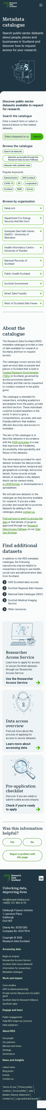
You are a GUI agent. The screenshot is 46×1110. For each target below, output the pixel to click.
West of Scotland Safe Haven (20, 303)
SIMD (19, 189)
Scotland (8, 189)
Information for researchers (17, 968)
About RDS (9, 1031)
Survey (30, 189)
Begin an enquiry (11, 956)
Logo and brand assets (27, 1098)
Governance (9, 1053)
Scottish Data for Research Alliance (20, 1000)
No (32, 842)
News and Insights (13, 1060)
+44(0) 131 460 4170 (14, 902)
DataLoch (9, 208)
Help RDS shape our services (17, 1021)
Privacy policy (25, 1087)
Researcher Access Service (17, 960)
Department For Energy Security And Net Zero (17, 220)
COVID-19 (8, 183)
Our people (8, 1038)
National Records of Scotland (15, 262)
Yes (12, 842)
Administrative (11, 178)
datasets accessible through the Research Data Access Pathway (23, 158)
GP (19, 183)
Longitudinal (31, 183)
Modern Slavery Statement (16, 1094)
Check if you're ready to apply (20, 807)
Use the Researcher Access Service (19, 680)
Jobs (30, 1090)
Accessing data (12, 949)
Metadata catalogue (12, 972)
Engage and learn (13, 1010)
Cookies (7, 1090)
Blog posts (8, 1071)
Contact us (8, 1079)
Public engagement (12, 1017)
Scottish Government (16, 283)
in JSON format (11, 484)
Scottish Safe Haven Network (18, 964)
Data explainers (10, 1025)
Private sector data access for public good (21, 994)
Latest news (9, 1067)
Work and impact (12, 978)
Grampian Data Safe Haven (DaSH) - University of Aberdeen (19, 234)
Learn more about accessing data (18, 746)
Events (6, 1075)
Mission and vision (12, 1046)
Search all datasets (13, 151)
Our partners (9, 1042)
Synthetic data (10, 1003)
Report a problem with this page (22, 855)
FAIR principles (20, 442)
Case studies (9, 985)
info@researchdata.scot (16, 899)
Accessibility (19, 1090)
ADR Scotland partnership (15, 989)
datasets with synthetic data (17, 165)
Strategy (7, 1050)
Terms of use (9, 1087)
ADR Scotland (28, 178)
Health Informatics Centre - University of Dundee (19, 249)
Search (37, 136)
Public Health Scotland (17, 273)
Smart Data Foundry (15, 293)
